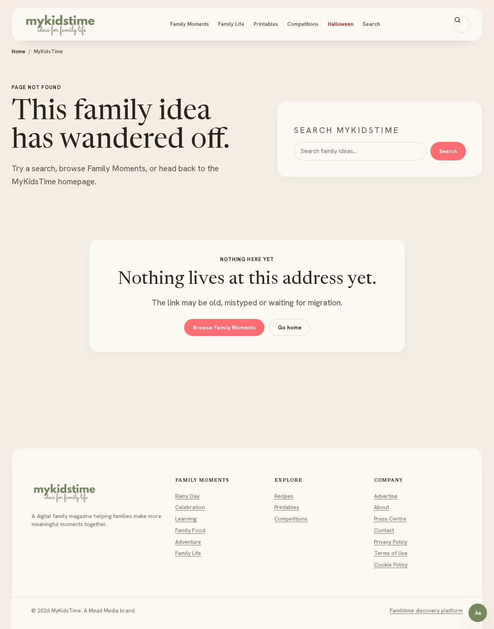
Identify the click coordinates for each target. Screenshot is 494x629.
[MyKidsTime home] (60, 24)
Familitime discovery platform (426, 610)
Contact (384, 530)
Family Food (190, 530)
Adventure (188, 541)
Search (371, 23)
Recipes (283, 495)
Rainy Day (187, 495)
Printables (266, 23)
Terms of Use (391, 553)
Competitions (302, 23)
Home (18, 51)
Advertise (386, 495)
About (381, 507)
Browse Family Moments (224, 327)
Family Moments (189, 23)
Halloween (341, 23)
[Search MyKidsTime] (461, 24)
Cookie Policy (391, 564)
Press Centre (390, 518)
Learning (185, 518)
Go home (289, 327)
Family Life (231, 23)
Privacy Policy (390, 541)
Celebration (190, 507)
